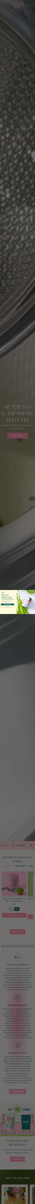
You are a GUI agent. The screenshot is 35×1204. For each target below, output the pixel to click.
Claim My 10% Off (7, 604)
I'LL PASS (7, 606)
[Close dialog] (34, 590)
